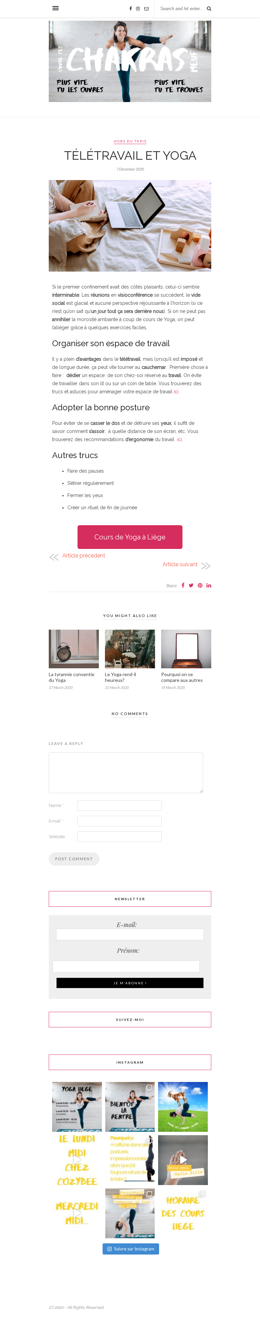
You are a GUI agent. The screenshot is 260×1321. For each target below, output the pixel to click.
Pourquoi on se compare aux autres (182, 677)
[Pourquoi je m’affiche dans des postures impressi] (130, 1160)
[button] (130, 537)
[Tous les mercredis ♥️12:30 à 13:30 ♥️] (77, 1213)
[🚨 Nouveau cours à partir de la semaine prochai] (183, 1213)
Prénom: (130, 950)
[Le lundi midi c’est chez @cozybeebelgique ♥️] (77, 1160)
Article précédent (83, 555)
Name (56, 805)
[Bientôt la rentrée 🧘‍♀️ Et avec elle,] (130, 1107)
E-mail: (130, 925)
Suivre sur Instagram (134, 1248)
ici (176, 391)
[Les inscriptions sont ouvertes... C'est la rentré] (77, 1107)
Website (57, 836)
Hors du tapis (130, 141)
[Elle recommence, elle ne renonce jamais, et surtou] (183, 1160)
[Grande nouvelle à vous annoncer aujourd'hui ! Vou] (183, 1107)
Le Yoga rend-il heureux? (120, 677)
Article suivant (180, 564)
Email (56, 821)
